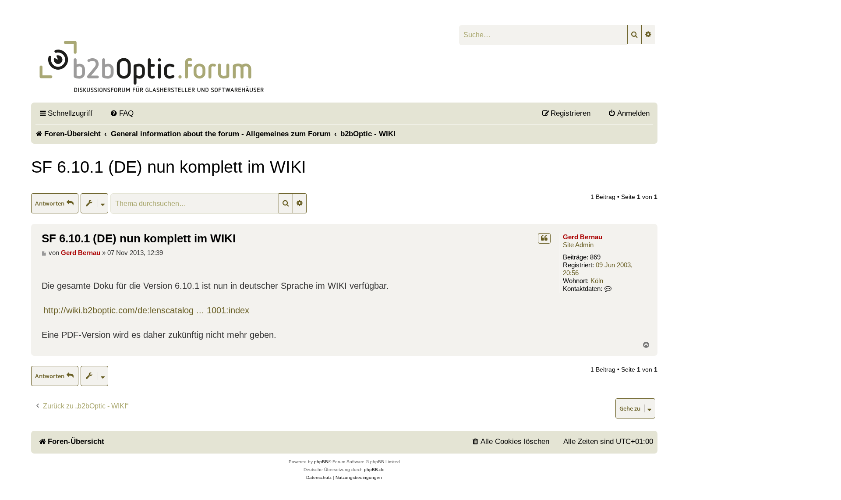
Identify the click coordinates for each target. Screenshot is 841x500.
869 (595, 257)
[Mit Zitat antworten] (544, 238)
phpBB (321, 461)
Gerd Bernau (582, 237)
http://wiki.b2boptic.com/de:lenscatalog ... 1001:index (146, 310)
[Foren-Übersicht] (248, 58)
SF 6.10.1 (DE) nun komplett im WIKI (168, 166)
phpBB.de (374, 469)
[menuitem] (121, 113)
